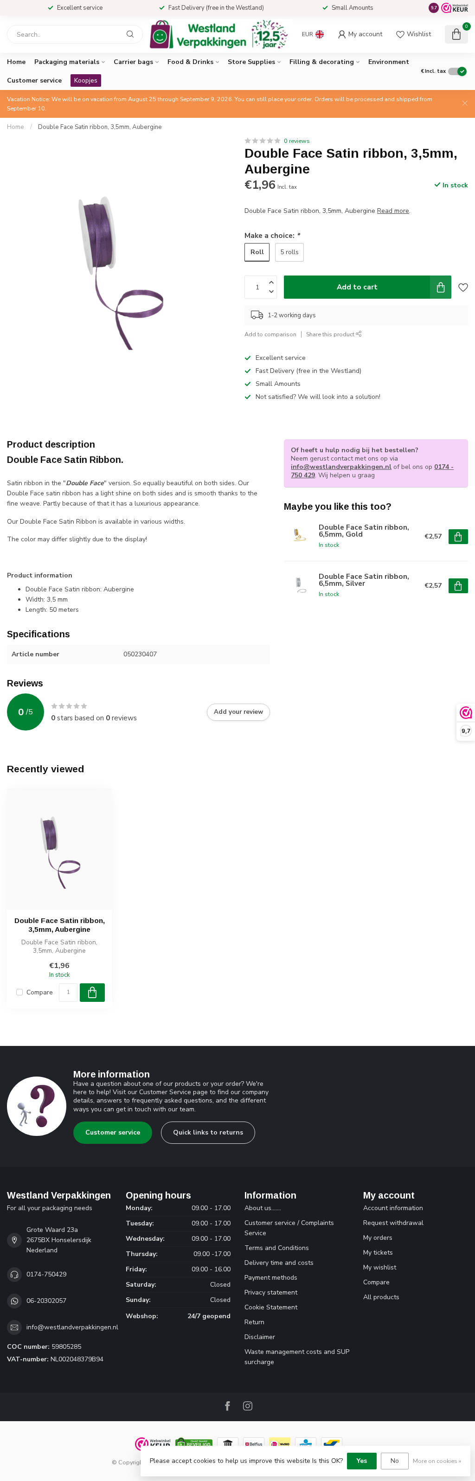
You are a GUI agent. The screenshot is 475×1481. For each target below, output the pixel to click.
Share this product (331, 334)
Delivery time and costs (279, 1262)
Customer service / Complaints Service (289, 1227)
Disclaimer (259, 1337)
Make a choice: (272, 235)
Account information (393, 1208)
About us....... (262, 1208)
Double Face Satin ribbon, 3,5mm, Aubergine (100, 127)
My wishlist (379, 1267)
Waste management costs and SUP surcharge (296, 1356)
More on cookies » (437, 1461)
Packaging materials (66, 62)
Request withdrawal (393, 1222)
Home (16, 62)
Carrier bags (133, 62)
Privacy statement (270, 1292)
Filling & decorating (321, 62)
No (395, 1460)
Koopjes (85, 80)
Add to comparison (270, 334)
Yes (362, 1460)
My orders (377, 1237)
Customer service (34, 80)
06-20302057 (46, 1300)
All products (381, 1297)
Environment (388, 62)
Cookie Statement (270, 1307)
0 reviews (297, 141)
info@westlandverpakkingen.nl (341, 466)
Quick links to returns (208, 1132)
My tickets (378, 1252)
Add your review (238, 712)
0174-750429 (46, 1274)
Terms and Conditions (276, 1248)
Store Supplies (251, 62)
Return (254, 1322)
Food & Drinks (190, 62)
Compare (39, 992)
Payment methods (270, 1277)
